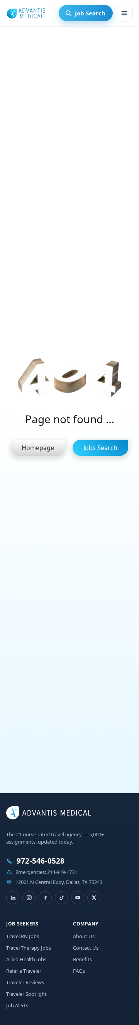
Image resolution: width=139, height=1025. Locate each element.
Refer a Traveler (23, 970)
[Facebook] (45, 897)
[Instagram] (29, 897)
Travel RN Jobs (22, 936)
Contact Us (85, 947)
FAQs (79, 970)
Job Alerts (17, 1005)
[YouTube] (77, 897)
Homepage (38, 448)
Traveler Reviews (25, 982)
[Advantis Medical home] (26, 13)
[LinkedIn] (12, 897)
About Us (84, 936)
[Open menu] (124, 13)
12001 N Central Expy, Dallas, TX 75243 (58, 882)
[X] (93, 897)
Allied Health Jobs (26, 959)
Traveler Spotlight (26, 993)
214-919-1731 (62, 872)
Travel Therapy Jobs (28, 947)
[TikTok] (61, 897)
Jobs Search (100, 448)
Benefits (82, 959)
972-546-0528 (40, 861)
